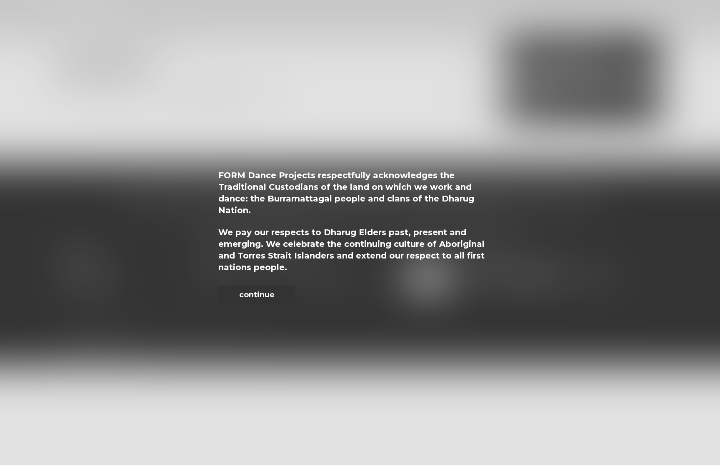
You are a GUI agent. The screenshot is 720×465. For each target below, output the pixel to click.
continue (257, 294)
